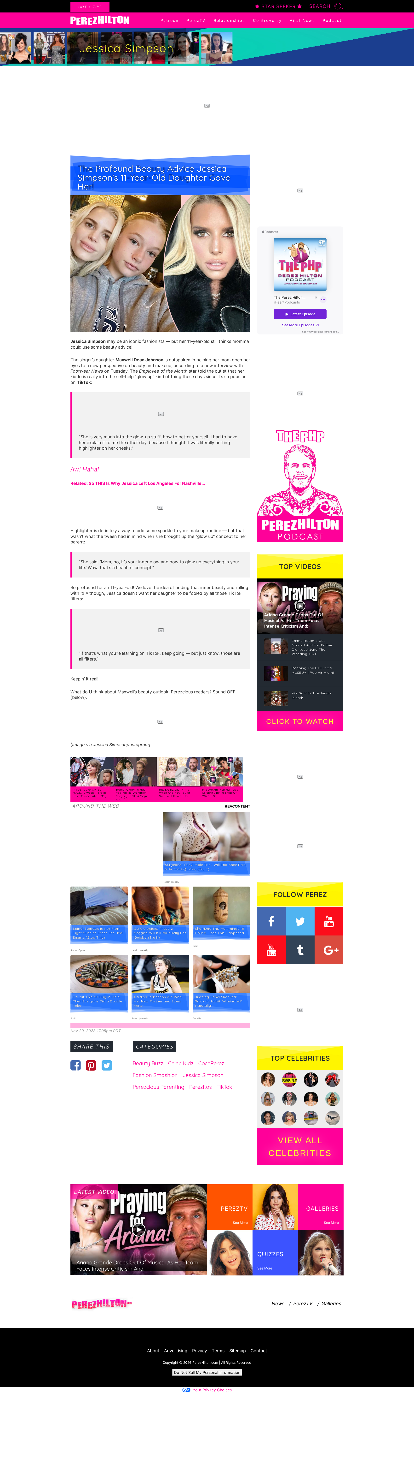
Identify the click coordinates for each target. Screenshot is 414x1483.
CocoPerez (211, 1063)
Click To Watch (300, 721)
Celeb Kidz (181, 1063)
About (153, 1350)
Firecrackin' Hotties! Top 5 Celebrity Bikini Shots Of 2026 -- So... (220, 793)
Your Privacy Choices (212, 1390)
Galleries (331, 1303)
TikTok (224, 1087)
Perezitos (200, 1087)
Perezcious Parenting (158, 1087)
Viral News (302, 20)
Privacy (199, 1350)
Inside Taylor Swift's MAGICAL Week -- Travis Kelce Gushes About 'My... (90, 793)
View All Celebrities (300, 1147)
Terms (218, 1350)
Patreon (170, 20)
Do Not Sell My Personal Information (207, 1372)
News (278, 1303)
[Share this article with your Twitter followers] (107, 1065)
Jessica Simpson (203, 1075)
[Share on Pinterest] (91, 1065)
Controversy (267, 20)
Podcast (332, 20)
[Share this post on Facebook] (75, 1065)
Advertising (175, 1350)
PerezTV (196, 20)
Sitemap (237, 1350)
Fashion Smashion (155, 1075)
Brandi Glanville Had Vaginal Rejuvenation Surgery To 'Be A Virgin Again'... (132, 794)
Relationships (229, 20)
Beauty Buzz (148, 1063)
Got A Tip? (90, 7)
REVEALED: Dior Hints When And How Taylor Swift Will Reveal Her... (174, 793)
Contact (259, 1350)
